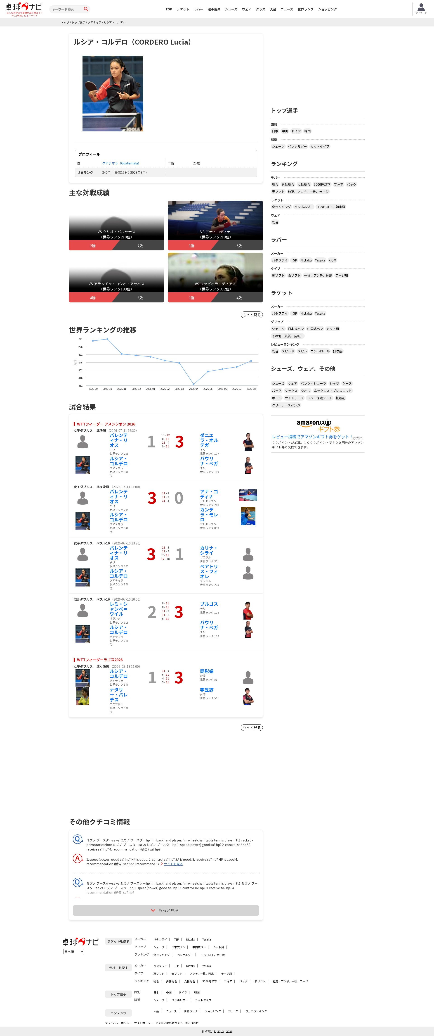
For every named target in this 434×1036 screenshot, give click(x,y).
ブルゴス (209, 604)
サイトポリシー (143, 1023)
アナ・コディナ (209, 494)
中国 (285, 131)
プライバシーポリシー (118, 1023)
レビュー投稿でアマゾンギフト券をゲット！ (312, 437)
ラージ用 (341, 275)
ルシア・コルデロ (119, 461)
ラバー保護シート (319, 398)
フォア (338, 184)
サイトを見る (173, 864)
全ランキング (281, 206)
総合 (275, 184)
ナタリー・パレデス (119, 694)
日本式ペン (296, 328)
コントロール (320, 351)
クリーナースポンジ (286, 405)
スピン (302, 351)
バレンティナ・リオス (119, 440)
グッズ (260, 9)
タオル (305, 390)
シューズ (231, 9)
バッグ (276, 390)
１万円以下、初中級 (331, 206)
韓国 (307, 131)
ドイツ (296, 131)
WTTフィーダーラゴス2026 (100, 659)
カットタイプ (319, 146)
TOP (168, 9)
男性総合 (288, 184)
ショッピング (327, 9)
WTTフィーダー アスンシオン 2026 (106, 424)
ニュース (287, 9)
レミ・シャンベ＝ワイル (119, 609)
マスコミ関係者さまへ (169, 1023)
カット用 (332, 328)
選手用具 (214, 9)
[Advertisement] (108, 779)
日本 (275, 131)
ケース (347, 383)
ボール (276, 398)
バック (351, 184)
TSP (294, 260)
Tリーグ (233, 1011)
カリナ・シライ (209, 550)
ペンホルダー (297, 146)
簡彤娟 (207, 671)
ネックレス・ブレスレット (333, 390)
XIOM (332, 260)
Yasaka (320, 260)
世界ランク (306, 9)
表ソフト (278, 191)
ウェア (246, 9)
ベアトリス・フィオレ (209, 571)
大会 (273, 9)
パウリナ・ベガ (209, 461)
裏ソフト (278, 275)
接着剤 (340, 398)
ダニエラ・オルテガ (209, 440)
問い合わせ (191, 1023)
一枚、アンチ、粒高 (318, 275)
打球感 (337, 351)
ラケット (183, 9)
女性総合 (304, 184)
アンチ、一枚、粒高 (202, 973)
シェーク (278, 146)
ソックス (291, 390)
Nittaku (306, 260)
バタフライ (280, 260)
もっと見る (252, 314)
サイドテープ (294, 398)
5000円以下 (322, 184)
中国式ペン (315, 328)
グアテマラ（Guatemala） (121, 163)
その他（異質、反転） (288, 336)
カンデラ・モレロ (209, 514)
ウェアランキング (256, 1011)
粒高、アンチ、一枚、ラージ (308, 191)
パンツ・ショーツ (313, 383)
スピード (288, 351)
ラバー (198, 9)
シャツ (334, 383)
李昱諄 (207, 689)
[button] (113, 93)
